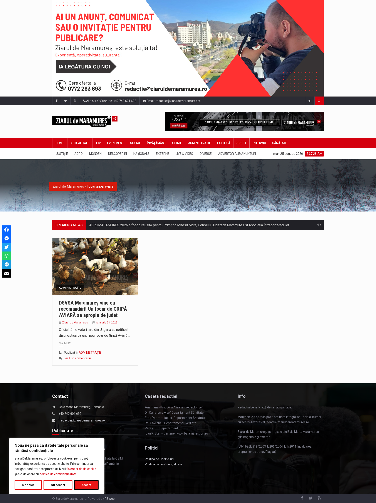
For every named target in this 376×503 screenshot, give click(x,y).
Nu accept (58, 485)
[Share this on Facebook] (6, 229)
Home (59, 143)
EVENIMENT (115, 143)
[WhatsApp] (6, 255)
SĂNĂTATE (279, 143)
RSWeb (110, 498)
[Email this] (6, 273)
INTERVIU (259, 143)
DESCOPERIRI (117, 153)
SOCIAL (135, 143)
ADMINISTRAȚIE (199, 143)
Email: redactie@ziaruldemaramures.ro (173, 101)
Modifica (28, 485)
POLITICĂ (223, 143)
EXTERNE (162, 153)
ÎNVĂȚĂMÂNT (156, 143)
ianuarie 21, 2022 (106, 322)
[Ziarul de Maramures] (91, 121)
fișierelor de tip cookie (81, 469)
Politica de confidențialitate (163, 464)
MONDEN (95, 153)
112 (98, 143)
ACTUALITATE (79, 143)
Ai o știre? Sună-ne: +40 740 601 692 (111, 101)
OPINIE (177, 143)
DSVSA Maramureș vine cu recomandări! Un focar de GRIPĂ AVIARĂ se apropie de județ (93, 309)
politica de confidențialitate (58, 474)
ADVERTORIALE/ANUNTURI (237, 153)
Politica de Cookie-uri (159, 459)
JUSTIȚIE (61, 153)
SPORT (241, 143)
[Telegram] (6, 264)
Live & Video (184, 153)
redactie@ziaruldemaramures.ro (82, 420)
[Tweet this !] (6, 247)
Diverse (206, 153)
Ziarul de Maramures (68, 186)
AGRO (78, 153)
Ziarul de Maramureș (75, 322)
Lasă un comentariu (77, 358)
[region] (56, 466)
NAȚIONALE (141, 153)
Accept (86, 485)
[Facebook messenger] (6, 238)
